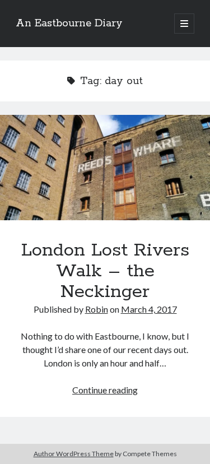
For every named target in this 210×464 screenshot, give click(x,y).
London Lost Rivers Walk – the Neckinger (105, 167)
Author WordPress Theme (74, 453)
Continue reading (105, 389)
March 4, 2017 (149, 309)
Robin (96, 309)
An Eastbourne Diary (69, 23)
